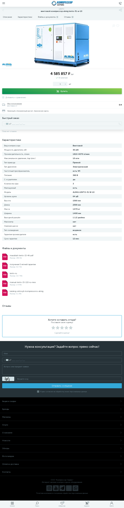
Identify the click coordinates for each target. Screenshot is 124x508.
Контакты (6, 472)
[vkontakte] (69, 488)
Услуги (5, 425)
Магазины (6, 417)
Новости (6, 440)
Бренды (5, 409)
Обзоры (5, 448)
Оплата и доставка (10, 464)
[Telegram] (62, 488)
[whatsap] (75, 488)
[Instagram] (49, 488)
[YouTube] (56, 488)
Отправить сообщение (62, 386)
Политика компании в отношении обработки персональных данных (62, 493)
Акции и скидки (9, 401)
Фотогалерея (8, 456)
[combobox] (6, 124)
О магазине (7, 433)
